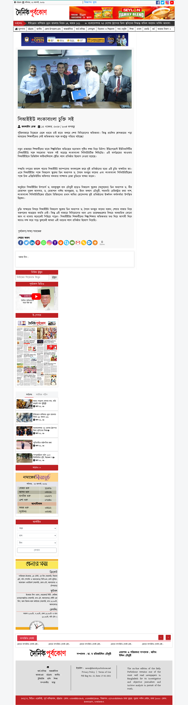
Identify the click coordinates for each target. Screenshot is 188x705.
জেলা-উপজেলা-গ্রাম (53, 29)
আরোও (36, 467)
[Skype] (66, 242)
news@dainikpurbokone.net (98, 668)
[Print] (60, 242)
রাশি (49, 678)
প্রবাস (139, 29)
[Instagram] (49, 242)
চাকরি (146, 29)
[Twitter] (26, 242)
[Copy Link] (83, 242)
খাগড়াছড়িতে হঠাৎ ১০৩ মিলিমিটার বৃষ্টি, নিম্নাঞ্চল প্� (44, 456)
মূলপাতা (21, 29)
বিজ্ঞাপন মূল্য (90, 2)
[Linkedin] (32, 242)
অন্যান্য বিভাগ (164, 29)
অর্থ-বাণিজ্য (80, 29)
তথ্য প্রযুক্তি (121, 29)
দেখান (37, 550)
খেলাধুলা (91, 29)
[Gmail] (77, 242)
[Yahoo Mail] (55, 242)
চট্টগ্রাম (30, 29)
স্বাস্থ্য (53, 682)
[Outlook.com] (89, 242)
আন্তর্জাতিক (68, 29)
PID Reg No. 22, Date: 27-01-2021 (96, 675)
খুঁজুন (54, 277)
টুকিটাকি (41, 678)
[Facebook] (20, 242)
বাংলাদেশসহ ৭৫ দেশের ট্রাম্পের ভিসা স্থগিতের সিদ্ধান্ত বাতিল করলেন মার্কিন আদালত (116, 23)
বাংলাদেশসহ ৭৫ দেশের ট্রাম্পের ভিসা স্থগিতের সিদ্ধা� (45, 429)
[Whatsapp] (43, 242)
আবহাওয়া (39, 675)
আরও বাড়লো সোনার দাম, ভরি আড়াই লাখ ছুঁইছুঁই (44, 402)
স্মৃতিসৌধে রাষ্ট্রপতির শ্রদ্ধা (42, 442)
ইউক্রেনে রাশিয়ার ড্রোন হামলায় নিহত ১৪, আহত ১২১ (40, 23)
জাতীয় (39, 29)
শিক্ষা (132, 29)
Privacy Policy (88, 672)
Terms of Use (104, 672)
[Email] (72, 242)
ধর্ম (153, 29)
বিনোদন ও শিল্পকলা (106, 29)
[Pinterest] (37, 242)
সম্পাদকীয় (44, 682)
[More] (95, 242)
